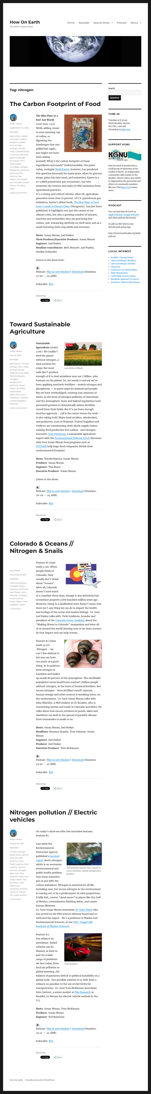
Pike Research (83, 992)
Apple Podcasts (115, 214)
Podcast (122, 22)
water (22, 604)
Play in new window (58, 271)
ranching (14, 173)
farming (24, 154)
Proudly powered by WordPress (40, 1080)
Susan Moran (16, 123)
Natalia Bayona (17, 376)
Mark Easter (62, 169)
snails (20, 598)
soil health (22, 179)
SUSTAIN (41, 446)
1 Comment (15, 608)
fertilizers (23, 589)
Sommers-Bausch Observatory (125, 282)
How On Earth (25, 22)
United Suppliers (18, 401)
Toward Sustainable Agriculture (40, 328)
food (26, 373)
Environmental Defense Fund (72, 438)
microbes (14, 167)
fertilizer (14, 861)
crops (25, 367)
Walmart (14, 404)
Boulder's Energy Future (122, 257)
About (134, 22)
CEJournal (115, 267)
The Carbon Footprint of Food (55, 103)
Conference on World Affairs (124, 270)
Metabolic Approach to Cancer (125, 279)
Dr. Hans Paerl (83, 909)
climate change (17, 852)
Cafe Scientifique (18, 583)
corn (20, 367)
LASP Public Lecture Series (123, 276)
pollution (14, 385)
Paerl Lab (14, 873)
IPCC (22, 161)
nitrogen (24, 167)
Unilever (24, 397)
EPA (20, 858)
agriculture (15, 136)
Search (111, 88)
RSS (51, 284)
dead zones (15, 855)
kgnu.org (126, 129)
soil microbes (16, 182)
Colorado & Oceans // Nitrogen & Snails (42, 547)
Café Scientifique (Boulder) (123, 260)
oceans (13, 598)
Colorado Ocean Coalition (70, 620)
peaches (25, 170)
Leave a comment (18, 193)
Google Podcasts (131, 214)
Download (78, 271)
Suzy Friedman (56, 433)
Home (70, 22)
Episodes (84, 22)
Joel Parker (15, 570)
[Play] (69, 268)
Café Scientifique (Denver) (123, 263)
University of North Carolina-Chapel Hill (19, 892)
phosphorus (15, 382)
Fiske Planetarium (119, 273)
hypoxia (19, 864)
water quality (20, 895)
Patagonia (15, 170)
